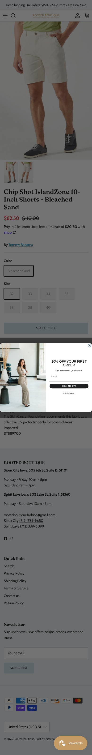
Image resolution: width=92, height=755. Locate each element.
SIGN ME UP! (69, 386)
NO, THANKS (69, 393)
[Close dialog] (89, 345)
